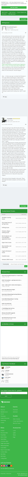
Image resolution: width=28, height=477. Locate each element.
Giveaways (3, 416)
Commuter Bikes (4, 441)
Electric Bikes (4, 437)
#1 (25, 32)
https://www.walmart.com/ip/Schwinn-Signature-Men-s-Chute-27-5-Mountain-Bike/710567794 (14, 65)
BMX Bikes (3, 456)
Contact (2, 422)
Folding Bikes (4, 458)
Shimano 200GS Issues (7, 259)
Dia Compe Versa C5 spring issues (7, 223)
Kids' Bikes (3, 454)
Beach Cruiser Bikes (5, 450)
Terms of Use (8, 473)
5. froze (6, 380)
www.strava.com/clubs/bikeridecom (10, 358)
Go (25, 266)
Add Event (15, 412)
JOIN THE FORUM (14, 7)
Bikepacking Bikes (5, 445)
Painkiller (10, 118)
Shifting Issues (5, 227)
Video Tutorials (16, 419)
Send (6, 396)
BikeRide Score (4, 412)
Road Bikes (3, 435)
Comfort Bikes (4, 452)
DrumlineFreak (11, 27)
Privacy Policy (3, 473)
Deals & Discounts (5, 418)
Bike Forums (4, 12)
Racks (14, 435)
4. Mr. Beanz (7, 377)
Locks (14, 430)
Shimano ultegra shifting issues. (6, 231)
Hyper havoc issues (6, 242)
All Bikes (2, 430)
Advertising (3, 420)
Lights (14, 432)
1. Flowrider (7, 367)
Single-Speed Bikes (5, 443)
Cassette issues (5, 256)
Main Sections (12, 12)
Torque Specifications (18, 421)
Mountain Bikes (4, 432)
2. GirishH (7, 370)
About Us (3, 409)
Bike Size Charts (16, 423)
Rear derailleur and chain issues (6, 246)
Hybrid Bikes (3, 439)
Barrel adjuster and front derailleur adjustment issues (6, 237)
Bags (14, 437)
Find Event (15, 409)
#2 (25, 124)
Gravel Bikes (3, 447)
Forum (2, 414)
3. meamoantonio (9, 374)
